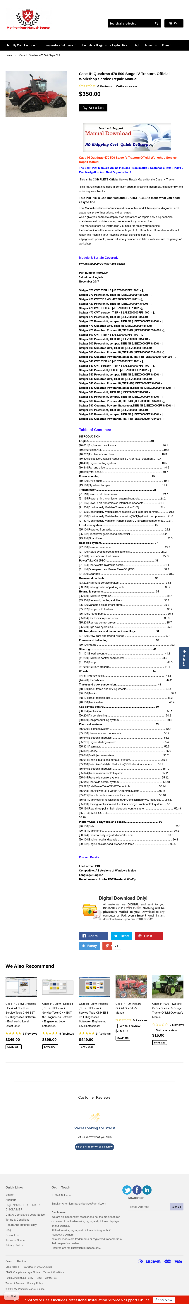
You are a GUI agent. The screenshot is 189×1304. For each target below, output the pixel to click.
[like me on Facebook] (137, 1193)
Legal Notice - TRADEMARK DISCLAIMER (29, 1266)
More (165, 45)
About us (151, 45)
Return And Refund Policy (21, 1225)
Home (9, 55)
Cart (177, 23)
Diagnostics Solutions (59, 45)
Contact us (12, 1235)
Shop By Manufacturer (21, 45)
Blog (8, 1230)
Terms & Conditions (17, 1219)
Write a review (126, 86)
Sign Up (176, 1206)
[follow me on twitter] (127, 1193)
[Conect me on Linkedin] (147, 1193)
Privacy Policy (14, 1245)
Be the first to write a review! (94, 1146)
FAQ (136, 45)
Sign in (153, 14)
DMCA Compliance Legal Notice (25, 1214)
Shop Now (163, 1299)
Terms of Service (16, 1240)
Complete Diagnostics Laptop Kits (104, 45)
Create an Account (173, 14)
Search (10, 1194)
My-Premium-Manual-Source (29, 1289)
